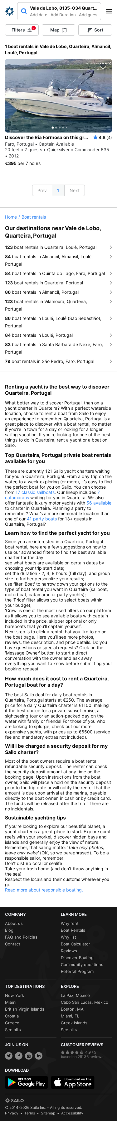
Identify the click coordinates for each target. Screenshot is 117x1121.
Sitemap (48, 1113)
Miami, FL (70, 1015)
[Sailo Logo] (9, 11)
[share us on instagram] (28, 1056)
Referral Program (77, 971)
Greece (12, 1022)
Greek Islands (74, 1022)
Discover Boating (77, 957)
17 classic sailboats (35, 492)
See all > (13, 1029)
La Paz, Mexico (75, 995)
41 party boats (42, 518)
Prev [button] (42, 190)
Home (11, 217)
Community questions (82, 964)
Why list (68, 937)
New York (14, 995)
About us (14, 923)
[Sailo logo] (14, 1100)
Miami (10, 1002)
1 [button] (58, 190)
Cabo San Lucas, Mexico (84, 1002)
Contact (12, 943)
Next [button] (75, 190)
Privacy (11, 1113)
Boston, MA (72, 1009)
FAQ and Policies (21, 937)
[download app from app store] (72, 1082)
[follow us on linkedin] (38, 1056)
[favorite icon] (103, 66)
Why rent (70, 923)
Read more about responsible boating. (44, 889)
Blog (9, 930)
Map (55, 29)
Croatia (12, 1015)
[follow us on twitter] (8, 1056)
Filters (23, 29)
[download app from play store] (26, 1082)
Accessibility (72, 1113)
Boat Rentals (73, 930)
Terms (29, 1113)
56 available (98, 502)
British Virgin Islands (24, 1009)
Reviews (69, 950)
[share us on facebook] (18, 1056)
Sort (98, 29)
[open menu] (111, 11)
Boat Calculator (75, 943)
